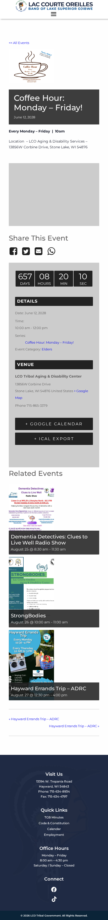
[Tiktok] (53, 899)
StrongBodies (28, 616)
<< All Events (19, 43)
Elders (47, 349)
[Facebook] (14, 251)
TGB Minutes (54, 817)
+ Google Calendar (54, 424)
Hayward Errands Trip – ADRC (48, 688)
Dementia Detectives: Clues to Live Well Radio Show (49, 540)
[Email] (38, 251)
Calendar (54, 829)
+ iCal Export (54, 438)
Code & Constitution (54, 823)
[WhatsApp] (51, 251)
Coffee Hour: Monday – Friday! (49, 342)
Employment (54, 835)
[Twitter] (26, 251)
